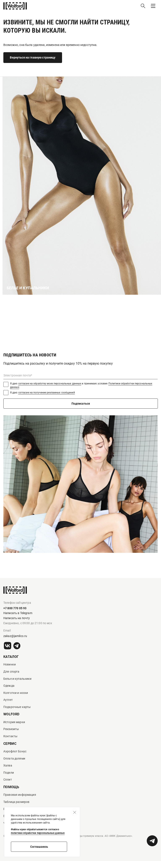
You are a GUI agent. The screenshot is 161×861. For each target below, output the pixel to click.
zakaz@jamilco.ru (15, 636)
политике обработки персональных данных (38, 833)
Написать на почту (16, 618)
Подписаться (80, 403)
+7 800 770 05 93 (14, 608)
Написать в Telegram (17, 613)
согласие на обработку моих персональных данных (49, 383)
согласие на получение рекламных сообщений (46, 392)
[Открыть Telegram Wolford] (152, 840)
